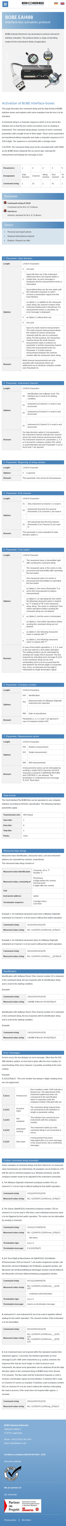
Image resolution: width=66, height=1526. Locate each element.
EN (62, 3)
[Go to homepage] (33, 3)
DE (56, 3)
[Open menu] (5, 4)
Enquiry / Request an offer (19, 240)
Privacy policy (10, 1520)
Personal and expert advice (19, 232)
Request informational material (21, 236)
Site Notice (26, 1520)
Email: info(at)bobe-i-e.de (15, 1443)
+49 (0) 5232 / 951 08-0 (21, 1439)
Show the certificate (12, 1461)
